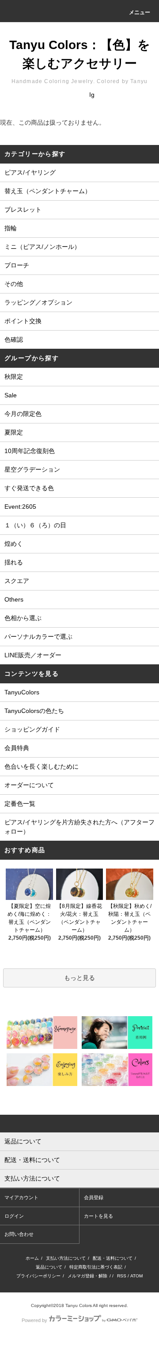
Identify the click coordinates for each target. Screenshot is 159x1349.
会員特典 (16, 747)
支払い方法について (66, 1258)
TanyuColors (21, 692)
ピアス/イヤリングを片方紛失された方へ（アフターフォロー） (79, 827)
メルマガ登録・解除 (87, 1275)
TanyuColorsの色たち (34, 710)
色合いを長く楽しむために (41, 766)
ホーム (32, 1258)
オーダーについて (29, 785)
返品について (49, 1267)
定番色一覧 (19, 803)
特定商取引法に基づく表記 (95, 1267)
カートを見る (98, 1216)
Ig (92, 94)
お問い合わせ (19, 1234)
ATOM (136, 1275)
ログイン (14, 1216)
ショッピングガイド (32, 729)
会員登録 (93, 1197)
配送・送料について (112, 1258)
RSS (121, 1275)
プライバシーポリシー (38, 1275)
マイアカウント (21, 1197)
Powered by (34, 1320)
